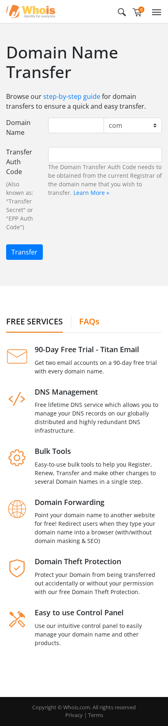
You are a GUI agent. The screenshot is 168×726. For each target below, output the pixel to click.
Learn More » (91, 193)
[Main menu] (154, 11)
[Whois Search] (122, 11)
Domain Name (18, 127)
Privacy (74, 715)
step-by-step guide (71, 96)
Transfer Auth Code (19, 161)
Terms (95, 715)
